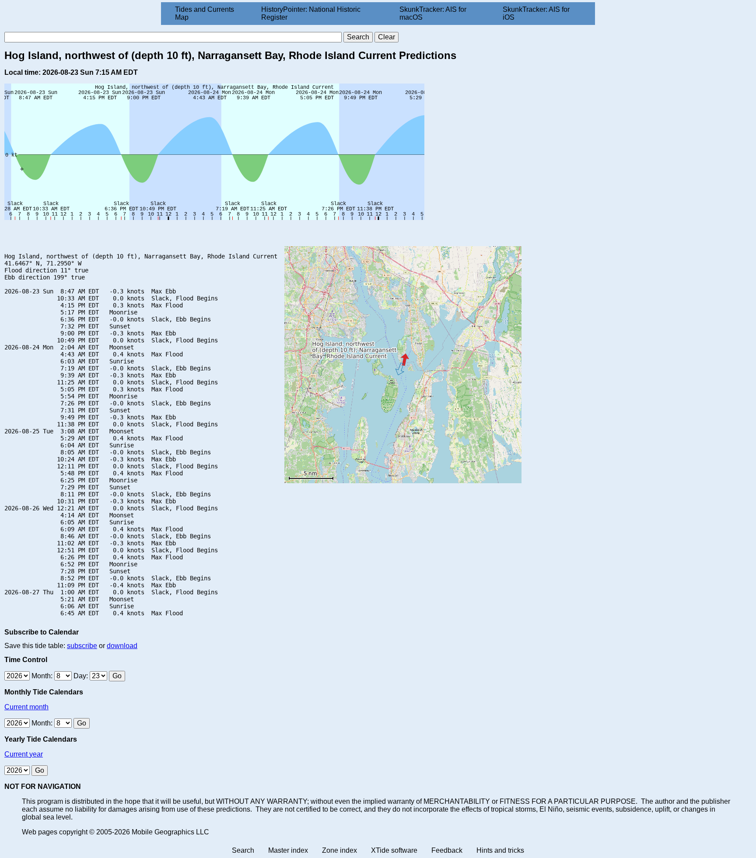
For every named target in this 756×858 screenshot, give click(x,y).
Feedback (446, 850)
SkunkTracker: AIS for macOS (432, 13)
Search (243, 850)
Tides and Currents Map (204, 13)
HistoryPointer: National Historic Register (310, 13)
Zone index (339, 850)
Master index (288, 850)
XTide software (394, 850)
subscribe (82, 645)
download (122, 645)
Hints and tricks (500, 850)
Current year (23, 754)
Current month (26, 707)
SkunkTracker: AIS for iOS (536, 13)
